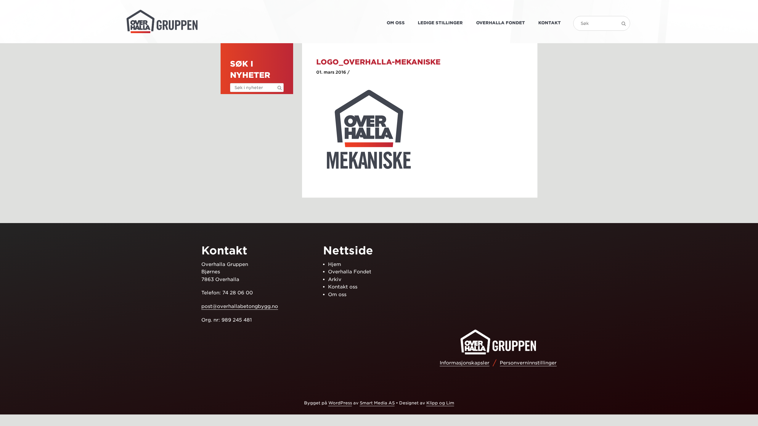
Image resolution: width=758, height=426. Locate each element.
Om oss (396, 22)
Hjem (334, 264)
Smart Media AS (377, 403)
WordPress (340, 403)
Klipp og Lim (440, 403)
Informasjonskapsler (464, 363)
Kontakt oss (342, 287)
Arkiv (334, 279)
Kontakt (549, 22)
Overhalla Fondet (500, 22)
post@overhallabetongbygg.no (239, 306)
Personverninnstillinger (528, 363)
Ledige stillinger (440, 22)
